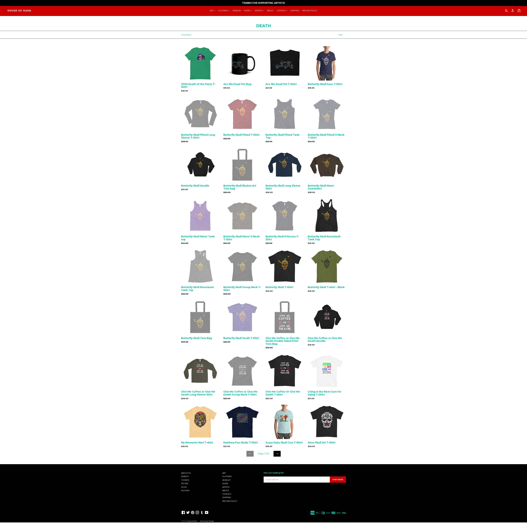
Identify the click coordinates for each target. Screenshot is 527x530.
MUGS (184, 487)
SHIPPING (295, 10)
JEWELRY (237, 10)
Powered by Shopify (207, 521)
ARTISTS (260, 10)
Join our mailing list (274, 473)
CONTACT (283, 10)
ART (213, 10)
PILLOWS (185, 490)
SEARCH (185, 476)
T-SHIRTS (185, 480)
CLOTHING (224, 10)
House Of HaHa (19, 10)
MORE (248, 10)
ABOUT (270, 10)
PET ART (184, 483)
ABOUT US (186, 473)
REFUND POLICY (309, 10)
